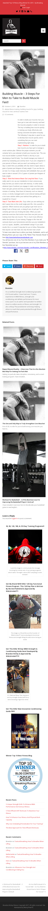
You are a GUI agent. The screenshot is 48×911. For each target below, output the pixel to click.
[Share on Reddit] (27, 251)
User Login (26, 7)
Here (7, 861)
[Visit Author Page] (24, 280)
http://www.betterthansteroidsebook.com (19, 237)
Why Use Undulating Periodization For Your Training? (24, 824)
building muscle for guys (28, 109)
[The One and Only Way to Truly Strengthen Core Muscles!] (24, 400)
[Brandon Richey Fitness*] (11, 27)
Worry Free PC (28, 907)
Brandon (22, 106)
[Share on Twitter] (21, 251)
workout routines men (21, 112)
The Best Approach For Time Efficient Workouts (22, 828)
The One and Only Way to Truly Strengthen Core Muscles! (23, 423)
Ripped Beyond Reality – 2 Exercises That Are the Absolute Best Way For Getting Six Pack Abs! (23, 370)
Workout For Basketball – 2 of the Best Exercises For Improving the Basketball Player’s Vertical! (21, 501)
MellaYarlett (10, 854)
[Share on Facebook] (16, 251)
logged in (15, 518)
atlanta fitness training (12, 109)
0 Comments (9, 114)
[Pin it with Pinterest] (32, 251)
